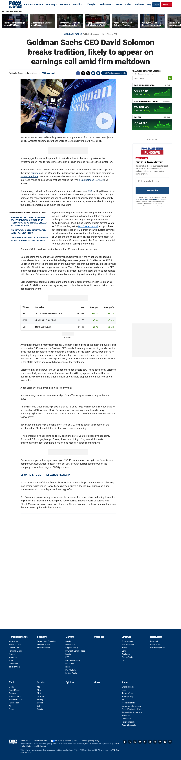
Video (128, 4)
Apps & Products (129, 725)
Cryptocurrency (71, 648)
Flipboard (145, 742)
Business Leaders (72, 34)
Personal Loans (15, 651)
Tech (118, 4)
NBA (39, 690)
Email (98, 73)
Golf (39, 706)
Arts (123, 660)
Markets (64, 4)
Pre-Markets (70, 670)
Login (156, 4)
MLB (39, 693)
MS (24, 327)
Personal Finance (32, 4)
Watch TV (167, 4)
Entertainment (128, 641)
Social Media (14, 690)
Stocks (68, 641)
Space (11, 709)
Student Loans (15, 644)
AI (10, 706)
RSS (155, 742)
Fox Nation (126, 719)
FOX (81, 180)
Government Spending (46, 641)
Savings (12, 654)
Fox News (126, 715)
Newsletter (160, 742)
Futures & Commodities (75, 651)
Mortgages (13, 641)
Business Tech (15, 696)
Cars (124, 651)
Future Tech (14, 703)
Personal (154, 641)
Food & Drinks (127, 657)
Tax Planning (14, 667)
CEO (89, 191)
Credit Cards (14, 648)
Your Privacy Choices (63, 741)
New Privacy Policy (40, 741)
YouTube (140, 742)
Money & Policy (43, 644)
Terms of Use (158, 199)
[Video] (68, 106)
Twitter (83, 73)
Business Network (94, 180)
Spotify (165, 742)
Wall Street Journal (88, 226)
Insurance (13, 657)
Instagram (135, 742)
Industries (69, 664)
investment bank (29, 176)
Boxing (40, 700)
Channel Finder (128, 687)
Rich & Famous (128, 644)
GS (24, 313)
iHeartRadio (170, 742)
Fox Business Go (128, 722)
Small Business (43, 648)
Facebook (78, 73)
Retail (67, 667)
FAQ (123, 700)
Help (75, 741)
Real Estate (105, 4)
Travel (124, 648)
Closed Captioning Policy (132, 709)
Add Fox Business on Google (115, 73)
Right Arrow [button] (176, 20)
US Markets (70, 644)
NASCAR (41, 696)
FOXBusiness (48, 73)
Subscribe (152, 190)
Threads (88, 73)
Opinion (69, 682)
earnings (35, 173)
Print (93, 73)
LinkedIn (150, 742)
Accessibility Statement (132, 712)
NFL (38, 687)
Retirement (13, 664)
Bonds (68, 654)
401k (11, 660)
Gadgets (12, 693)
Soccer (40, 703)
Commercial (155, 644)
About (125, 682)
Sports (40, 682)
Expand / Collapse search (149, 5)
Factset (88, 744)
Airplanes (126, 654)
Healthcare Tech (16, 700)
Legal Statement (40, 746)
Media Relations (128, 703)
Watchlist (78, 4)
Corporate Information (131, 706)
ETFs (67, 657)
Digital (11, 687)
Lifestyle (90, 4)
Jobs (124, 690)
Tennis (40, 709)
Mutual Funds (71, 673)
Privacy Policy (145, 199)
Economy (50, 4)
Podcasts (139, 4)
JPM (25, 320)
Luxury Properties (157, 648)
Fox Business (15, 4)
